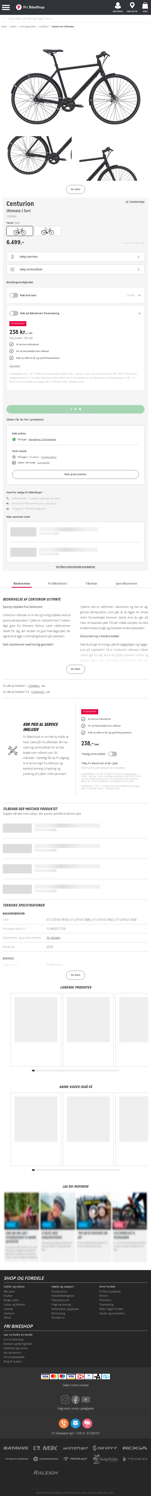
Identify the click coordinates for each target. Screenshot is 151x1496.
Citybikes (44, 26)
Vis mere (75, 669)
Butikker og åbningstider (18, 1344)
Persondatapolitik (14, 1357)
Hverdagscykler (28, 26)
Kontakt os (58, 1317)
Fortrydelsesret (60, 1300)
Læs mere (14, 366)
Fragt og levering (61, 1304)
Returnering (58, 1313)
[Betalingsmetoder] (71, 1376)
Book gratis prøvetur (75, 474)
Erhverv (103, 1295)
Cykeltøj (8, 1309)
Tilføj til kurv (75, 409)
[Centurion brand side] (15, 1459)
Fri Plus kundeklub (110, 1291)
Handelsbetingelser (63, 1295)
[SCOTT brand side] (105, 1448)
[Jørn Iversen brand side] (105, 1472)
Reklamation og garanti (65, 1309)
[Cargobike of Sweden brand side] (105, 1459)
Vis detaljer (53, 938)
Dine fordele (107, 1286)
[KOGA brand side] (135, 1448)
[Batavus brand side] (15, 1448)
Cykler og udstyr (14, 1286)
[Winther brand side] (75, 1448)
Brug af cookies (13, 1361)
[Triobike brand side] (135, 1459)
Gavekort (9, 1313)
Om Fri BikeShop (14, 1339)
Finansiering (106, 1304)
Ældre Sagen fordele (111, 1309)
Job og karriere (12, 1352)
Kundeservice (59, 1291)
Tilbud (7, 1317)
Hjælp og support (63, 1286)
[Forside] (30, 7)
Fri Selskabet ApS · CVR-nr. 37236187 (76, 1433)
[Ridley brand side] (75, 1459)
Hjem (4, 26)
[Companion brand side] (45, 1459)
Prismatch (105, 1300)
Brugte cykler (11, 1300)
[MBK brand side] (45, 1448)
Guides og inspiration (112, 1313)
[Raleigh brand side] (45, 1472)
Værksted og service (16, 1348)
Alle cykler (9, 1291)
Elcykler (8, 1295)
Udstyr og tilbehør (14, 1304)
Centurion (20, 204)
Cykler (13, 26)
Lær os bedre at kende (18, 1334)
